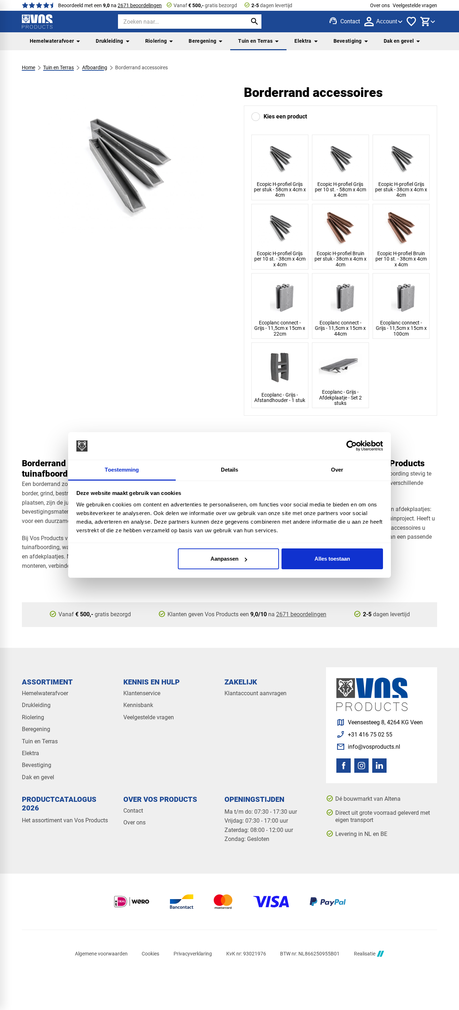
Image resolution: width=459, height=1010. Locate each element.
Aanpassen (224, 559)
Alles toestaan (332, 559)
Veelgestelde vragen (415, 5)
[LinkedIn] (379, 765)
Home (28, 67)
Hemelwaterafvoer (52, 41)
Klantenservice (141, 693)
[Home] (37, 21)
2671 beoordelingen (140, 5)
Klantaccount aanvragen (255, 693)
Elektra (302, 41)
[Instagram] (361, 765)
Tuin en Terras (255, 41)
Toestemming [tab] (122, 470)
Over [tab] (337, 470)
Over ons (380, 5)
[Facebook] (343, 765)
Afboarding (94, 67)
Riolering (156, 41)
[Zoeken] (254, 21)
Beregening (202, 41)
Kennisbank (138, 705)
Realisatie (364, 954)
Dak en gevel (399, 41)
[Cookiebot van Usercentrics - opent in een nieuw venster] (351, 446)
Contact (133, 810)
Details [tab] (229, 470)
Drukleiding (109, 41)
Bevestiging (347, 41)
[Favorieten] (411, 21)
